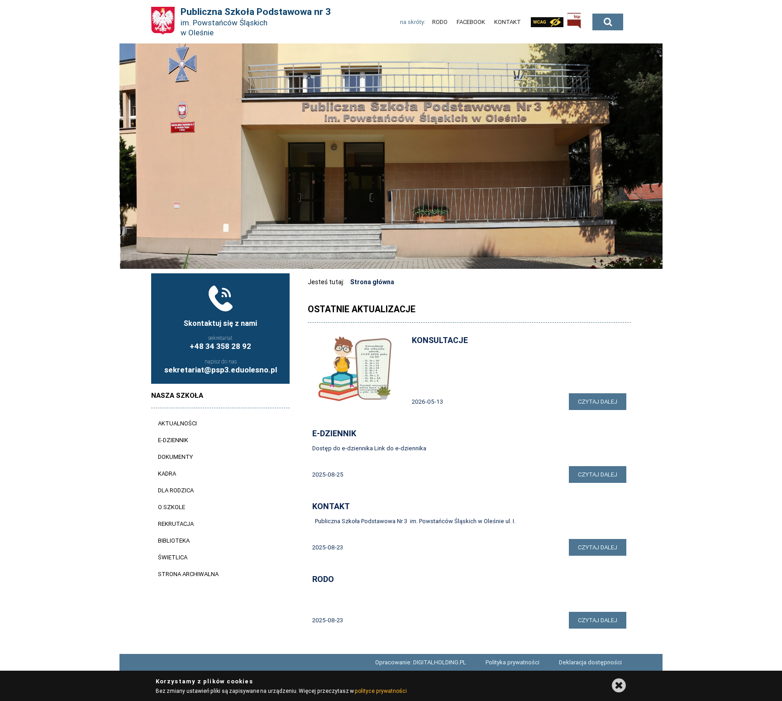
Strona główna (372, 282)
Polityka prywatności (512, 662)
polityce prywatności (380, 690)
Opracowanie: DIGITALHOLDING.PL (420, 662)
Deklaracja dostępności (590, 662)
